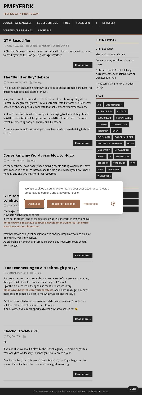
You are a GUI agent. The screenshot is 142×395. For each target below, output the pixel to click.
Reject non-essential (63, 204)
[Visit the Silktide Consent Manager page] (113, 204)
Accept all (34, 204)
